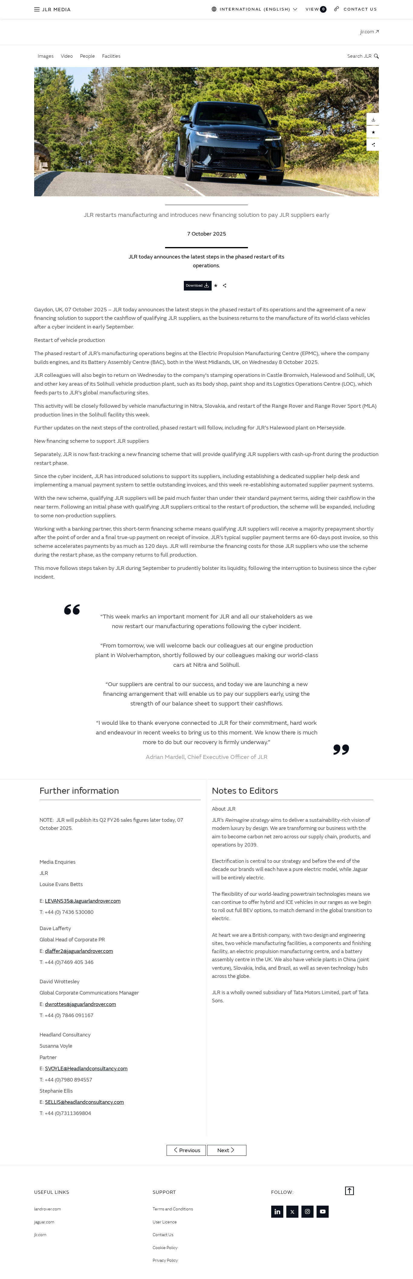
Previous (189, 1150)
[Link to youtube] (323, 1212)
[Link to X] (292, 1212)
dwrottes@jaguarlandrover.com (80, 1004)
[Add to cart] (216, 285)
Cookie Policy (165, 1247)
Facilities (111, 56)
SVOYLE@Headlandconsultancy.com (86, 1068)
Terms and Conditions (173, 1209)
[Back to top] (349, 1191)
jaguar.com (44, 1222)
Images (46, 56)
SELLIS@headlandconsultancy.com (84, 1102)
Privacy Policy (165, 1260)
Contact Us (163, 1234)
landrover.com (47, 1209)
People (87, 56)
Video (67, 56)
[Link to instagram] (307, 1212)
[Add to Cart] (372, 132)
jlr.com (40, 1234)
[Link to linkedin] (277, 1212)
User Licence (165, 1222)
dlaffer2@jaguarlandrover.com (79, 951)
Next (223, 1150)
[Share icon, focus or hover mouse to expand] (224, 285)
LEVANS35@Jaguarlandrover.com (83, 901)
